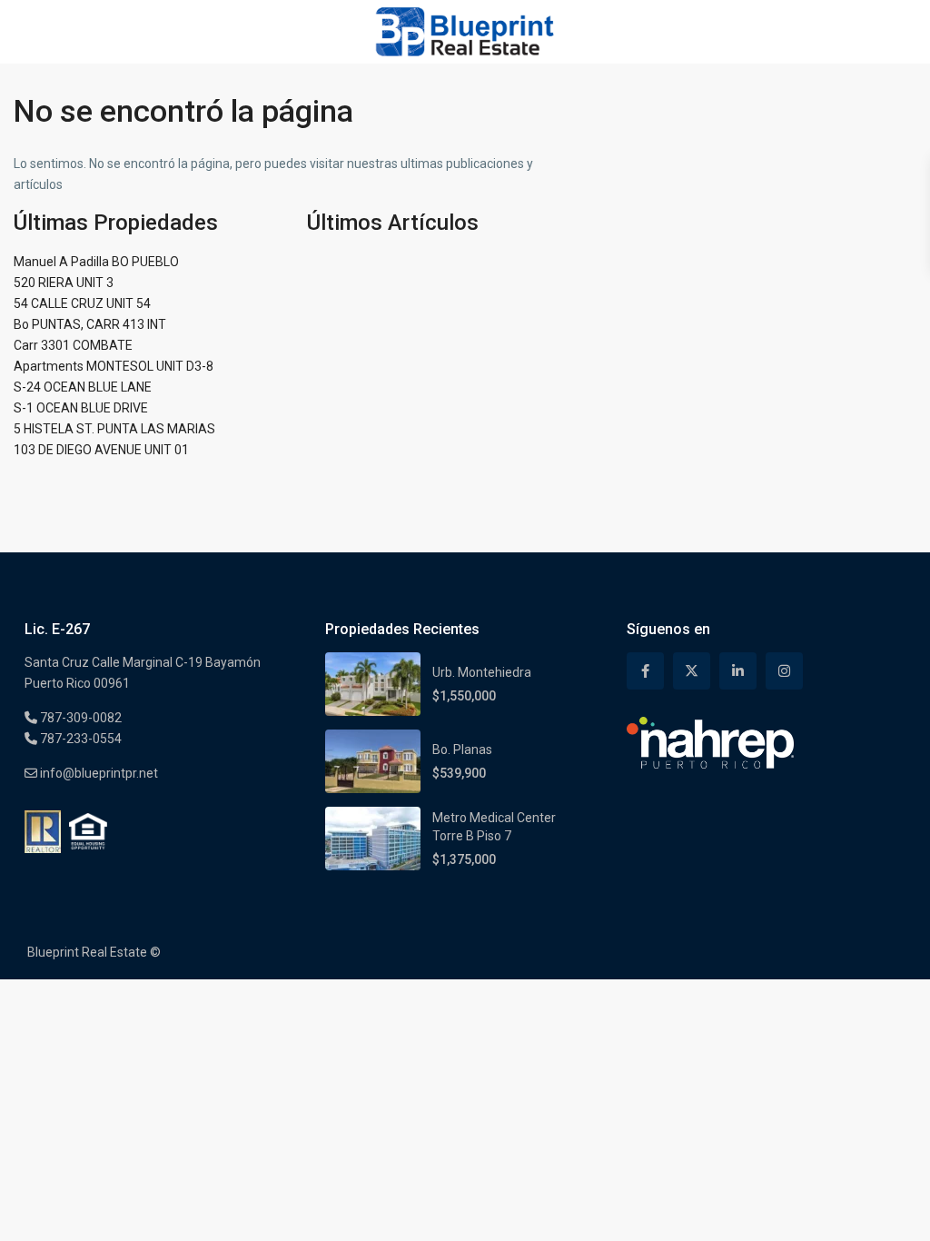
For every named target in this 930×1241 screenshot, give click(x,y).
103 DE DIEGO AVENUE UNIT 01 (101, 449)
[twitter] (691, 671)
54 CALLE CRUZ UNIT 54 (82, 303)
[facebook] (645, 671)
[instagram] (784, 671)
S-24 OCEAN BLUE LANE (83, 387)
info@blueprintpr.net (97, 773)
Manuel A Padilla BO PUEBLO (96, 261)
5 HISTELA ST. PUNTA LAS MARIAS (114, 429)
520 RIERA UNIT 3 (64, 282)
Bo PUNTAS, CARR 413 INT (90, 324)
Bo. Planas (462, 749)
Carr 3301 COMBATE (73, 345)
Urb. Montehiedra (481, 672)
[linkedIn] (738, 671)
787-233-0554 (79, 738)
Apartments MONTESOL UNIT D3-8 (113, 366)
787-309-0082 (79, 717)
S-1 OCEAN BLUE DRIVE (81, 408)
